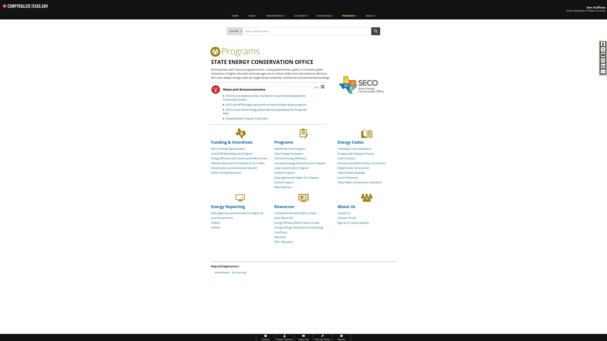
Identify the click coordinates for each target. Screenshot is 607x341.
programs (239, 51)
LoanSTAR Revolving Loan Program (232, 153)
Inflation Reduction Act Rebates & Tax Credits (238, 163)
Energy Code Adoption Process (355, 153)
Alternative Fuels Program (289, 148)
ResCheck (280, 237)
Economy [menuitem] (300, 15)
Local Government (222, 218)
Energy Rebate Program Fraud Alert (247, 118)
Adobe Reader (222, 272)
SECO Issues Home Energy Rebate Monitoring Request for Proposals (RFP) (265, 111)
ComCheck (280, 232)
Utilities (215, 222)
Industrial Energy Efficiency (290, 158)
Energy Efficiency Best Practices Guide (296, 222)
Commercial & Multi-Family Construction (361, 163)
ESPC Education (283, 242)
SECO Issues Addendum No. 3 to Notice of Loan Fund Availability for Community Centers (264, 97)
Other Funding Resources (226, 172)
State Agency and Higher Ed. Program (296, 177)
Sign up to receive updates (353, 222)
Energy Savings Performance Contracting (298, 227)
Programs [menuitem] (348, 15)
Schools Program (284, 172)
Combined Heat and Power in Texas (295, 213)
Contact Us (344, 213)
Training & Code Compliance (354, 148)
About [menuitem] (369, 15)
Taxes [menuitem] (251, 15)
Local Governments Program (291, 168)
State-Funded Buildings (351, 172)
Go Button (375, 31)
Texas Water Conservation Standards (359, 182)
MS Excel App (239, 272)
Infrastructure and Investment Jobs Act (234, 168)
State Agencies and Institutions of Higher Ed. (237, 213)
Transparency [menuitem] (274, 15)
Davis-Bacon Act (283, 218)
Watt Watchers (283, 187)
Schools (215, 227)
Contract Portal (346, 218)
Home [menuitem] (235, 15)
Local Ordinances (347, 177)
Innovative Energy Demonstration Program (300, 163)
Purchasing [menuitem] (324, 15)
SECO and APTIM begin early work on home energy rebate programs (266, 104)
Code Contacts (346, 158)
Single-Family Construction (353, 168)
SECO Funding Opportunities (228, 148)
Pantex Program (284, 182)
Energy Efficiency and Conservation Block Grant (239, 158)
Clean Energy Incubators (288, 153)
